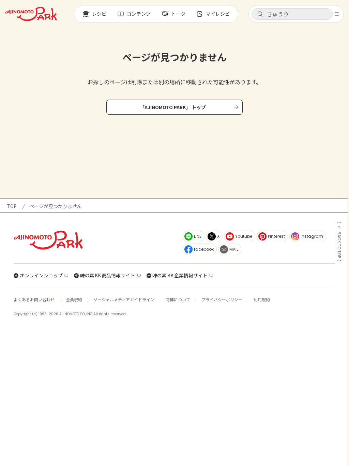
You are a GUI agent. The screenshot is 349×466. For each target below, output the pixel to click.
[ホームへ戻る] (31, 14)
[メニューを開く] (337, 14)
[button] (292, 14)
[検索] (260, 14)
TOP (12, 206)
